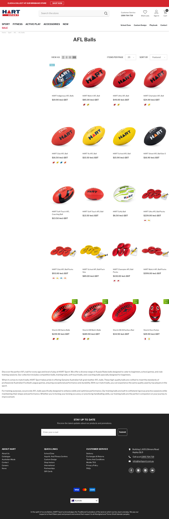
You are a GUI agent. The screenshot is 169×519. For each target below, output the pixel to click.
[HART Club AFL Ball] (63, 136)
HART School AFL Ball (122, 153)
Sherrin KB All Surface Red (123, 330)
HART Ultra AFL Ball (121, 96)
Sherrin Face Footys (151, 330)
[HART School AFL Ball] (124, 136)
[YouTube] (152, 470)
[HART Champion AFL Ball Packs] (124, 251)
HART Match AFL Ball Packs (155, 269)
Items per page (115, 57)
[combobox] (71, 13)
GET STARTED (105, 3)
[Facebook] (131, 470)
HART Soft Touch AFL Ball (93, 211)
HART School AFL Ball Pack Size (94, 270)
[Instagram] (138, 470)
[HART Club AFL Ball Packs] (63, 251)
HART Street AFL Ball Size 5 (155, 153)
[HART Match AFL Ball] (94, 78)
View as (55, 57)
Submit (122, 432)
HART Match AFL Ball (91, 96)
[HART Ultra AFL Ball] (124, 78)
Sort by (144, 57)
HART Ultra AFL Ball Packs (154, 211)
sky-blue (61, 162)
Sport (10, 32)
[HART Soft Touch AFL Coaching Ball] (63, 194)
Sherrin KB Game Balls (61, 330)
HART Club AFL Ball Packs (62, 269)
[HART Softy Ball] (124, 194)
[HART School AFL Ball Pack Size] (94, 251)
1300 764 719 (147, 457)
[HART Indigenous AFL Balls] (63, 78)
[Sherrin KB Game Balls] (63, 312)
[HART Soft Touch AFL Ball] (94, 194)
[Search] (74, 13)
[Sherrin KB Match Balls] (94, 312)
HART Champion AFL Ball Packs (123, 270)
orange (65, 162)
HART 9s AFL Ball (90, 153)
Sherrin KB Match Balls (92, 330)
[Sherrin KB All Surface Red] (124, 312)
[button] (63, 57)
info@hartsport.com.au (143, 461)
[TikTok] (145, 470)
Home (4, 32)
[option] (84, 3)
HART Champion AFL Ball (154, 96)
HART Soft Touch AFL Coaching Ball (60, 212)
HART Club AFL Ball (60, 153)
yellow (88, 104)
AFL (15, 32)
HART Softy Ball (119, 211)
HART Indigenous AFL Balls (63, 96)
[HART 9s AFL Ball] (94, 136)
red (84, 104)
